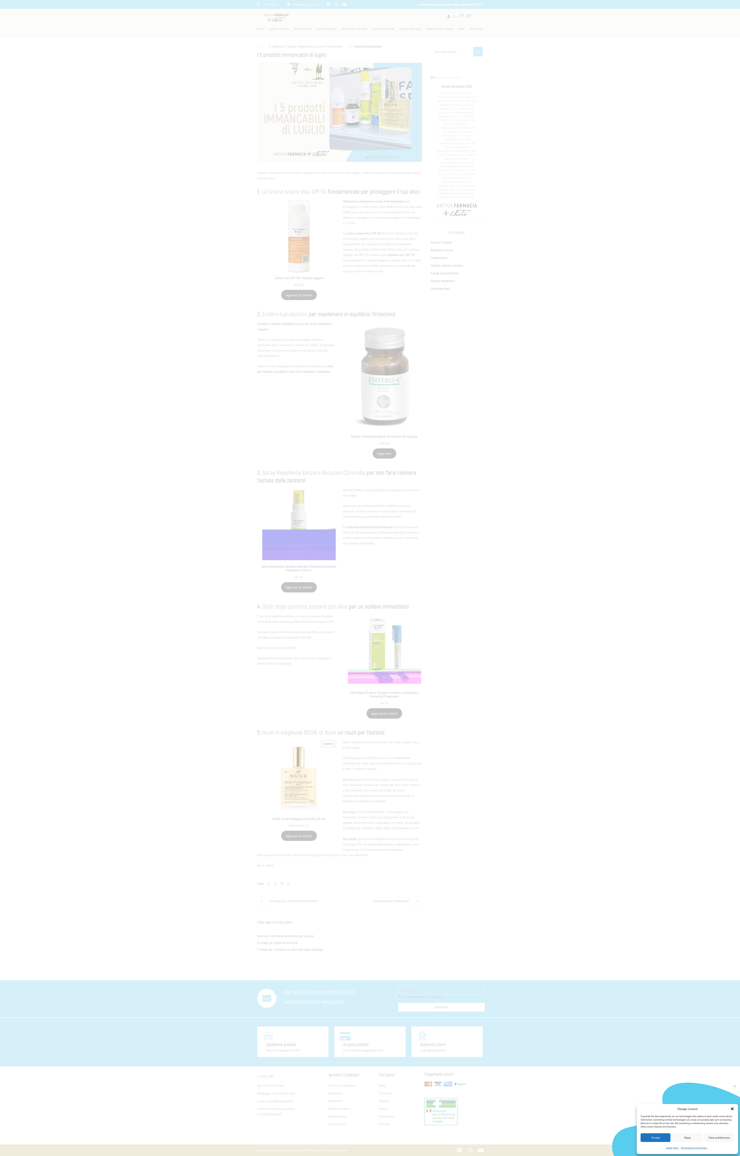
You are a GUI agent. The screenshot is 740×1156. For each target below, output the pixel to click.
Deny (687, 1137)
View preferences (719, 1137)
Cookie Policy (672, 1147)
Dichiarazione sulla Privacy (694, 1147)
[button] (732, 1109)
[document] (370, 578)
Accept (655, 1137)
